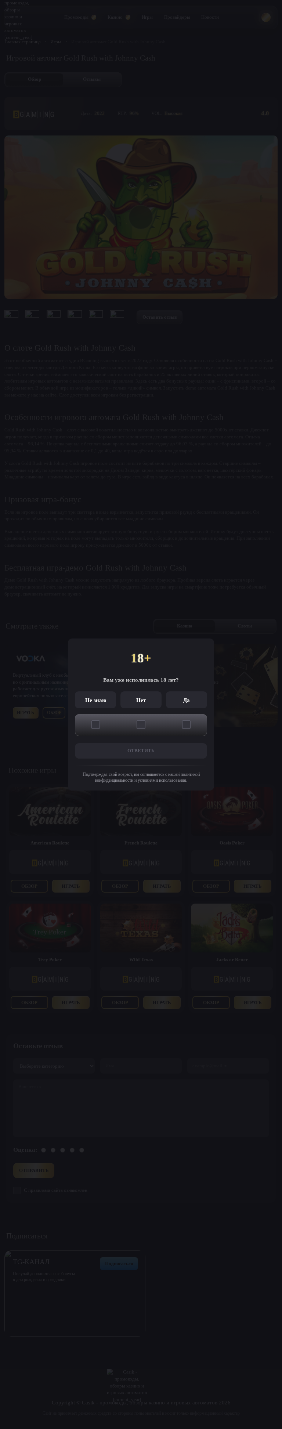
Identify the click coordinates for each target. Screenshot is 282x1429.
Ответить (141, 750)
